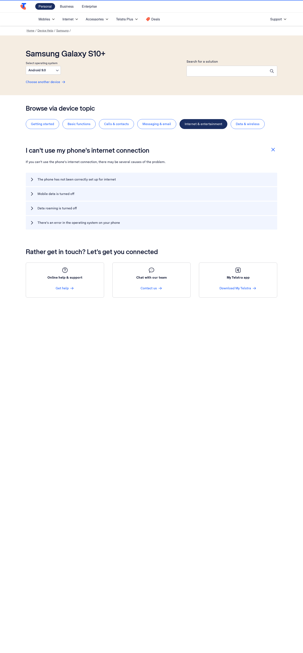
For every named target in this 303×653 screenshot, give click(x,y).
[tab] (42, 124)
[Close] (273, 149)
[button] (43, 70)
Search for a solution (202, 61)
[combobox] (226, 71)
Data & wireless (248, 124)
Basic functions (79, 124)
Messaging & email (156, 124)
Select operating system (42, 63)
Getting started (42, 124)
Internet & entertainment (203, 124)
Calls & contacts (116, 124)
